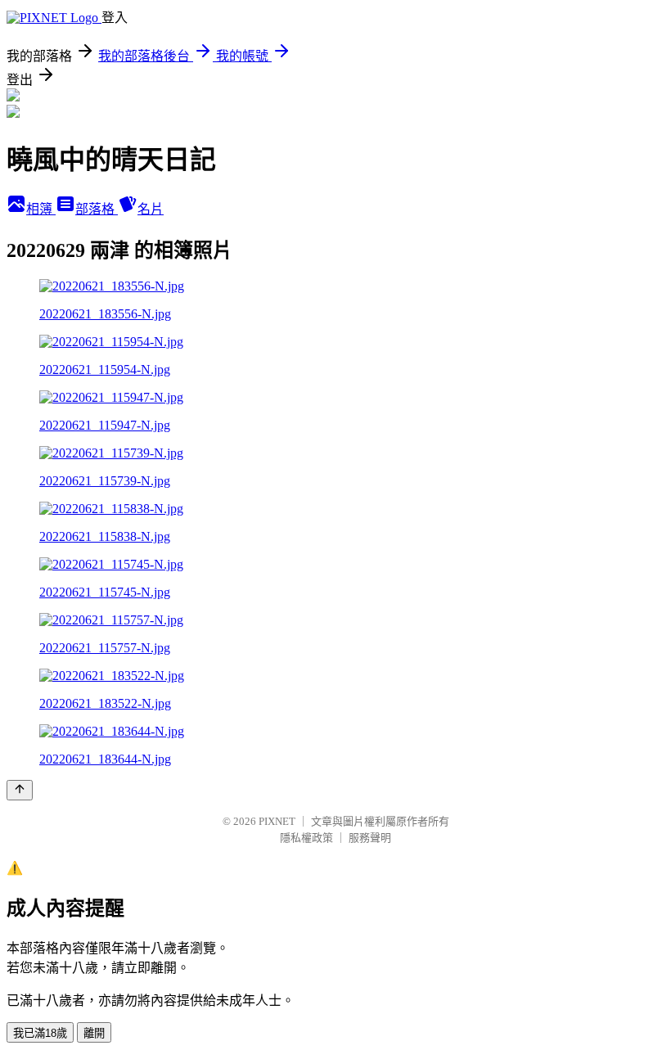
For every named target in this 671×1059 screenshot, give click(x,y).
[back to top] (20, 790)
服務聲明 (370, 837)
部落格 (96, 209)
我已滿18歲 (40, 1033)
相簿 (41, 209)
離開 (94, 1033)
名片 (150, 209)
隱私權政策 (306, 837)
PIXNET (277, 821)
